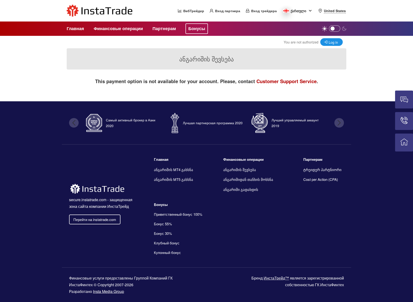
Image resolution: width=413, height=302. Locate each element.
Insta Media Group (108, 291)
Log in (333, 42)
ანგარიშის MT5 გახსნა (173, 179)
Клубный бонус (166, 242)
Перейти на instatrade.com (94, 219)
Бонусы (161, 204)
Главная (161, 159)
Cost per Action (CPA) (320, 179)
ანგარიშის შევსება (239, 169)
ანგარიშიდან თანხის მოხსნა (248, 179)
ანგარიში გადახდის (240, 189)
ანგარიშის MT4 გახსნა (173, 169)
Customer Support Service (286, 81)
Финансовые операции (243, 159)
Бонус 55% (163, 223)
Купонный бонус (167, 252)
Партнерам (312, 159)
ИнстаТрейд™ (276, 278)
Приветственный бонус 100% (178, 214)
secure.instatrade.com (87, 199)
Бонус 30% (163, 233)
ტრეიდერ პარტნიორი (322, 169)
